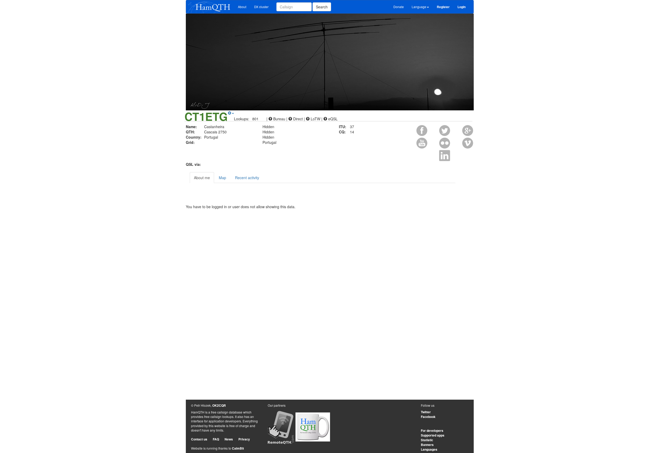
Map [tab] (222, 177)
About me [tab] (202, 177)
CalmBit (238, 448)
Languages (429, 449)
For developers (432, 430)
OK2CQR (219, 405)
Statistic (427, 440)
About (242, 6)
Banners (427, 444)
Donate (398, 6)
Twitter (426, 412)
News (229, 439)
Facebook (428, 416)
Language (419, 6)
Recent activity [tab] (247, 177)
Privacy (244, 439)
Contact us (199, 439)
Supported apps (432, 435)
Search (322, 6)
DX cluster (261, 6)
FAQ (216, 439)
